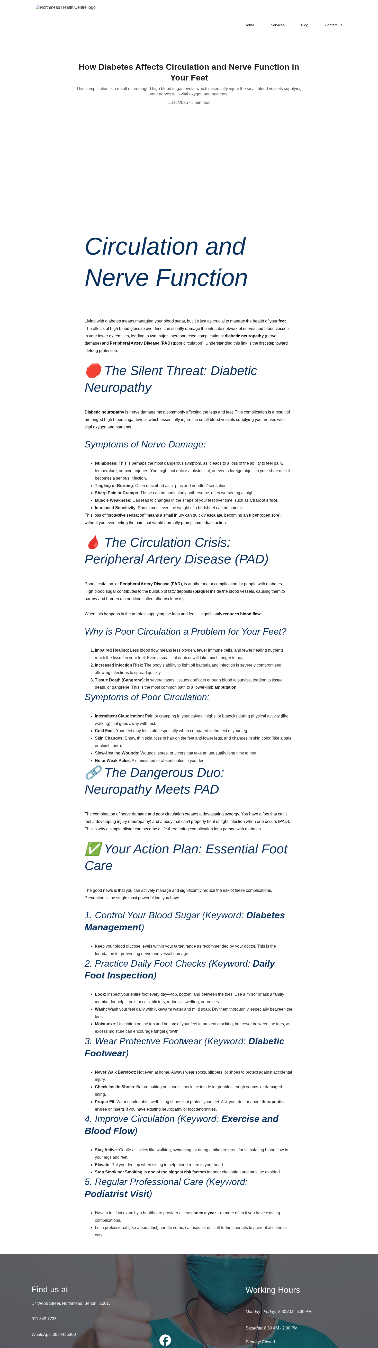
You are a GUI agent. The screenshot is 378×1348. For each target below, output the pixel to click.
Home (249, 25)
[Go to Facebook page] (165, 1340)
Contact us (333, 25)
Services (278, 25)
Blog (304, 25)
